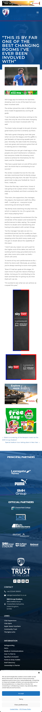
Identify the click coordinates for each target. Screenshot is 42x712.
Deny (21, 699)
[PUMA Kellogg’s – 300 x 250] (21, 433)
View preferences (21, 705)
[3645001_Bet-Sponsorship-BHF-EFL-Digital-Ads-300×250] (21, 379)
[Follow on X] (19, 581)
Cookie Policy (14, 709)
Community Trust (10, 629)
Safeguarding (9, 645)
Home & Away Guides (12, 660)
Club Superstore (10, 621)
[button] (39, 673)
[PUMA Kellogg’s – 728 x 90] (21, 94)
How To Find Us (9, 654)
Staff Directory (9, 663)
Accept (21, 693)
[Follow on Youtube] (27, 581)
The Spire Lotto (9, 632)
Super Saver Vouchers (12, 626)
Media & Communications (13, 651)
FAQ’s (6, 648)
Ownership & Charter (12, 665)
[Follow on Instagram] (23, 581)
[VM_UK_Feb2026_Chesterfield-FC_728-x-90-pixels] (21, 5)
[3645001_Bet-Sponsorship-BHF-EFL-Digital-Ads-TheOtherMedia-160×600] (21, 350)
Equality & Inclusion (11, 657)
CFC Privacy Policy (25, 709)
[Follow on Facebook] (15, 581)
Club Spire (8, 623)
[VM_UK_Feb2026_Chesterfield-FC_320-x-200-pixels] (21, 404)
